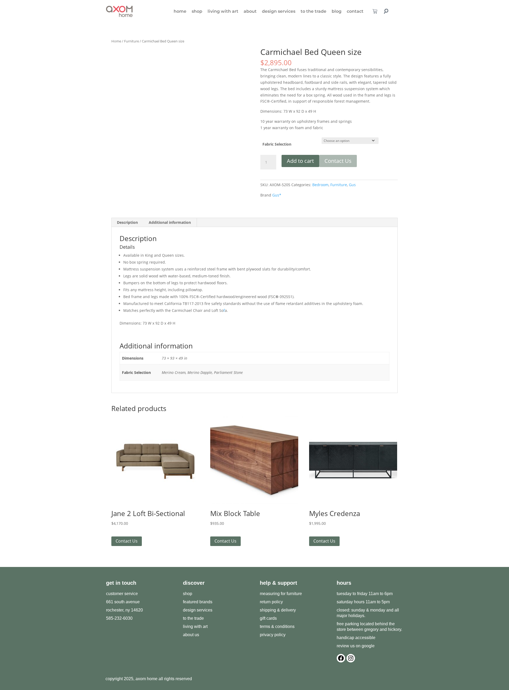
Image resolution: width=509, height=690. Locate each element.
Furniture (131, 41)
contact (355, 11)
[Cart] (375, 11)
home (180, 11)
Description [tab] (127, 222)
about (250, 11)
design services (278, 11)
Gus (352, 184)
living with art (223, 11)
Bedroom (320, 184)
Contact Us (338, 160)
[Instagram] (350, 658)
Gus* (276, 195)
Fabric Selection (276, 144)
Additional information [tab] (170, 222)
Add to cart (300, 160)
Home (116, 41)
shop (197, 11)
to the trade (313, 11)
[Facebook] (341, 658)
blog (336, 11)
